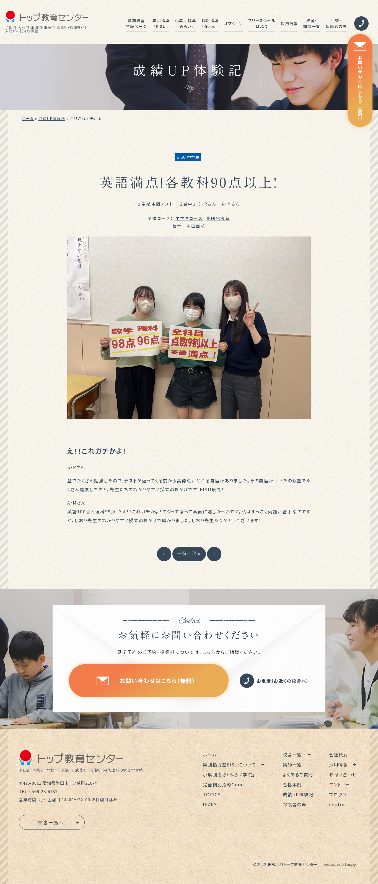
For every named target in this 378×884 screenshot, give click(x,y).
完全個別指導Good (223, 784)
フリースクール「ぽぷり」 (261, 23)
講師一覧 (292, 764)
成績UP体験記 (51, 118)
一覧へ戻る (189, 553)
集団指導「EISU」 (160, 23)
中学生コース (189, 218)
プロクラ (338, 794)
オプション (233, 23)
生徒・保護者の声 (336, 23)
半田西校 (196, 226)
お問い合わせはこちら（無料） (360, 88)
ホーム (28, 118)
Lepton (337, 804)
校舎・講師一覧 (311, 23)
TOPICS (212, 794)
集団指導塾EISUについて (229, 764)
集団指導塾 (218, 218)
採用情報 (289, 23)
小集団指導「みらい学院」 (229, 774)
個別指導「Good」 (210, 23)
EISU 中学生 (188, 157)
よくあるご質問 (298, 774)
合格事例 (292, 784)
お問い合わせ (343, 774)
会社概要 (338, 754)
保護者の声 (294, 804)
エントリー (339, 784)
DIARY (210, 804)
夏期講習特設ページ (136, 23)
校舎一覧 (292, 754)
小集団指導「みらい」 (185, 23)
